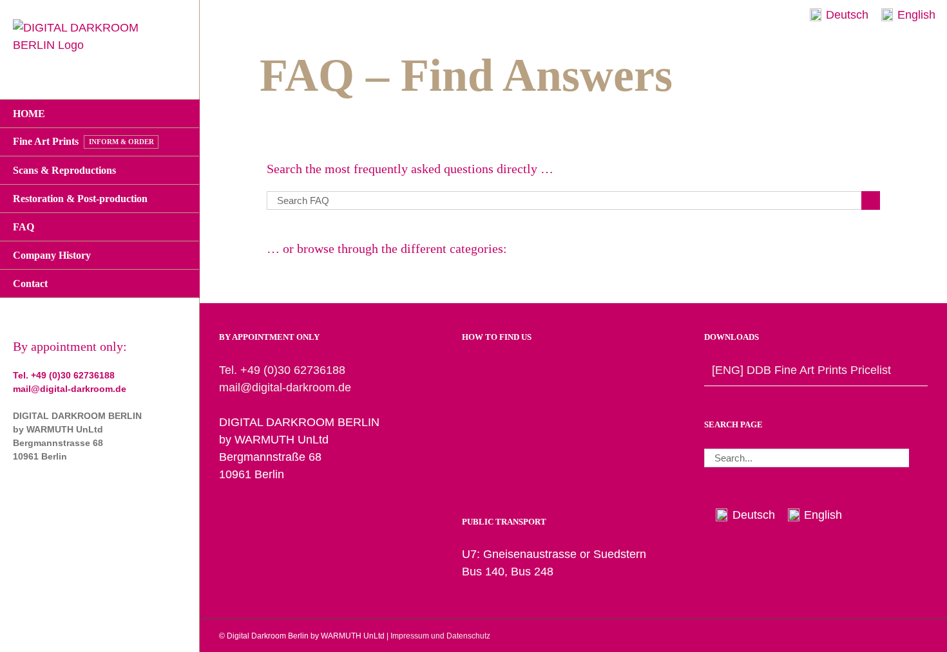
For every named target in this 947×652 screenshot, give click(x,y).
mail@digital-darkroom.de (69, 389)
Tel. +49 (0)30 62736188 (64, 375)
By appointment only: (70, 346)
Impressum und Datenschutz (440, 635)
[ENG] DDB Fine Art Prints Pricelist (801, 370)
